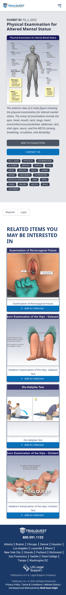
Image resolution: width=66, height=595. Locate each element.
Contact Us (33, 151)
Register (10, 212)
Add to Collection (33, 142)
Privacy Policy (13, 584)
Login (24, 212)
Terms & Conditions (32, 584)
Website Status (52, 584)
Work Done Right (49, 588)
